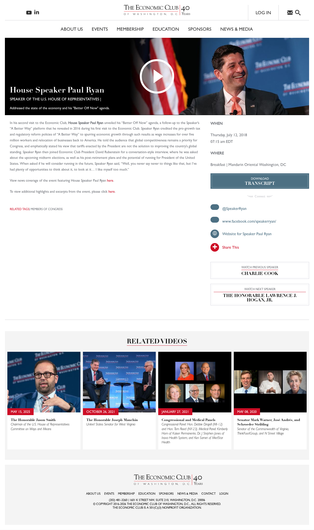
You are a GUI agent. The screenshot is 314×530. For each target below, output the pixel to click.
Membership (130, 29)
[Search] (298, 13)
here (110, 180)
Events (100, 29)
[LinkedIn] (36, 12)
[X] (15, 12)
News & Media (236, 29)
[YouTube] (29, 13)
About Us (72, 29)
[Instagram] (22, 12)
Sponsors (199, 29)
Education (166, 29)
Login (223, 493)
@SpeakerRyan (234, 208)
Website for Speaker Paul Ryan (247, 233)
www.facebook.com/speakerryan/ (249, 221)
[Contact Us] (290, 13)
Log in (263, 12)
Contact (208, 493)
